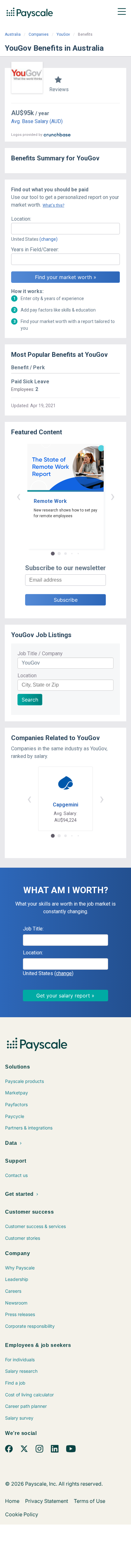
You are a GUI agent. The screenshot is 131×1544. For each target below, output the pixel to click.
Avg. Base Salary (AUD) (37, 121)
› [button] (112, 496)
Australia (13, 34)
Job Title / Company (40, 654)
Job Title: (33, 929)
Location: (21, 219)
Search (30, 699)
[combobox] (65, 228)
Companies (39, 34)
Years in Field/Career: (35, 249)
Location (27, 676)
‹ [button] (18, 496)
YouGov (63, 34)
